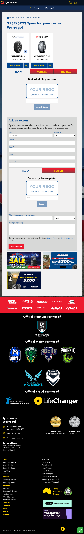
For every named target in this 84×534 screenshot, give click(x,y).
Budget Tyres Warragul (50, 479)
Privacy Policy (52, 238)
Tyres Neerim (47, 468)
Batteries (6, 488)
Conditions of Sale (29, 530)
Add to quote (15, 65)
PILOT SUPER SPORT (18, 56)
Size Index (46, 459)
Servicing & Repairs (10, 491)
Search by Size (8, 465)
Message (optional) (16, 222)
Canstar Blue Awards (49, 476)
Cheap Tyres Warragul (50, 482)
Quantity (57, 132)
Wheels (6, 477)
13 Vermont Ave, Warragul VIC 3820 (15, 427)
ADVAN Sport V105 (42, 56)
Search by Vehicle (9, 462)
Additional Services (10, 500)
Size (10, 132)
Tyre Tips (6, 474)
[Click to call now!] (70, 2)
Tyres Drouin (46, 462)
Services (6, 485)
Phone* (11, 147)
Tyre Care (6, 471)
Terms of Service (67, 238)
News (5, 511)
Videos (6, 514)
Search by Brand (9, 468)
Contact (6, 505)
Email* (11, 154)
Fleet (5, 508)
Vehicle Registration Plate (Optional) (22, 215)
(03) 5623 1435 (14, 433)
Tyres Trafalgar (47, 471)
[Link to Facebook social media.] (63, 529)
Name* (11, 140)
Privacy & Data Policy (15, 530)
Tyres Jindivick (47, 465)
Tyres (5, 459)
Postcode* (12, 162)
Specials (6, 502)
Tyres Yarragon (47, 474)
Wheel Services (8, 497)
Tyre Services (7, 494)
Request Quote (16, 247)
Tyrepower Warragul (44, 8)
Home (11, 18)
